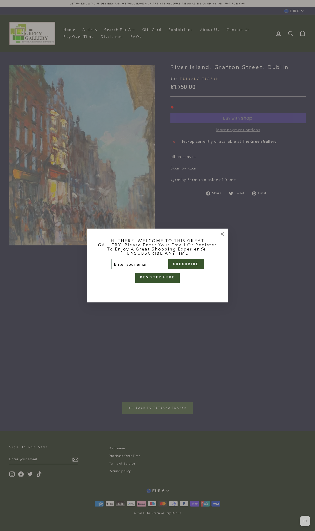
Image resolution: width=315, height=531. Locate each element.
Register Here (157, 277)
